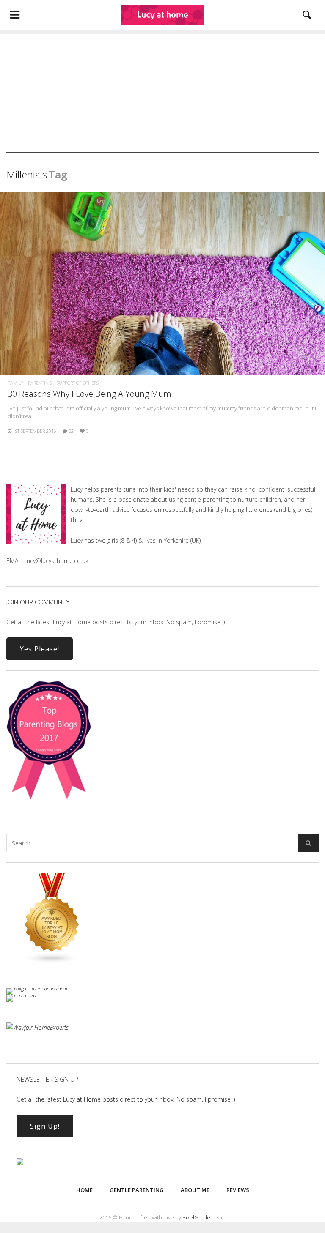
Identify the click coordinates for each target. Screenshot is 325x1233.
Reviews (237, 1190)
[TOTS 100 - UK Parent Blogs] (41, 988)
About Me (195, 1190)
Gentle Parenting (137, 1190)
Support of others (78, 382)
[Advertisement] (162, 93)
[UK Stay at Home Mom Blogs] (52, 962)
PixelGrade (196, 1217)
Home (84, 1190)
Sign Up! (45, 1126)
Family (15, 382)
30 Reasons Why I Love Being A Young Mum (89, 393)
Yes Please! (39, 648)
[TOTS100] (21, 995)
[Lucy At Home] (162, 15)
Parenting (40, 382)
